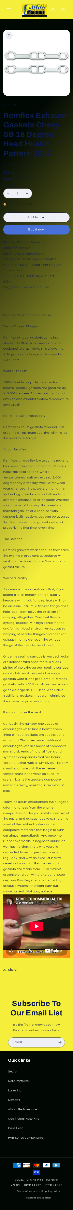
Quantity (9, 185)
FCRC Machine (34, 1180)
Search (13, 1071)
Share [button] (12, 969)
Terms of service (27, 1191)
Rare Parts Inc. (18, 1081)
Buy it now (36, 229)
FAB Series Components (25, 1137)
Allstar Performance (22, 1109)
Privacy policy (53, 1185)
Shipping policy (50, 1191)
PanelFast (15, 1128)
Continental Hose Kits (23, 1118)
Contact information (38, 1198)
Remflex (14, 1100)
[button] (8, 10)
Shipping (8, 178)
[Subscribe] (60, 1042)
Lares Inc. (15, 1090)
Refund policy (32, 1185)
